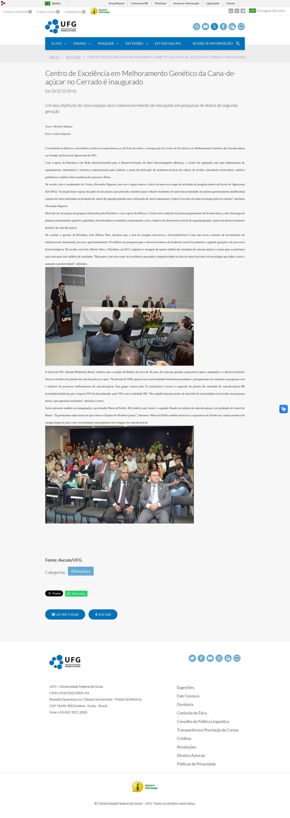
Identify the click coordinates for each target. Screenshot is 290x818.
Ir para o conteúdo (15, 11)
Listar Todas (67, 614)
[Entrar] (3, 3)
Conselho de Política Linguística (203, 721)
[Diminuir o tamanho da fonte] (237, 10)
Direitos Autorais (191, 755)
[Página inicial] (60, 32)
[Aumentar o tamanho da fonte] (231, 10)
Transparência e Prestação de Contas (208, 729)
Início (54, 57)
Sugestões (185, 687)
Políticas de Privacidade (196, 763)
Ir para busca (73, 11)
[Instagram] (196, 26)
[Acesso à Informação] (100, 11)
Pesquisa (106, 43)
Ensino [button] (79, 43)
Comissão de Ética (192, 712)
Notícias (73, 57)
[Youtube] (205, 26)
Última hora (80, 571)
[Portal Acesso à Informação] (145, 790)
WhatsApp (78, 593)
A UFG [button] (57, 43)
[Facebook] (223, 26)
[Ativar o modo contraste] (243, 10)
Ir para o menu (46, 11)
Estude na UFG (168, 43)
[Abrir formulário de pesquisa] (238, 43)
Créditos (184, 738)
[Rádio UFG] (232, 26)
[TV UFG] (241, 26)
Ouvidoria (185, 704)
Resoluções (186, 746)
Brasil (56, 3)
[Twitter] (214, 26)
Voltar (104, 614)
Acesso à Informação (213, 43)
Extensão (134, 43)
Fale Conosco (188, 695)
